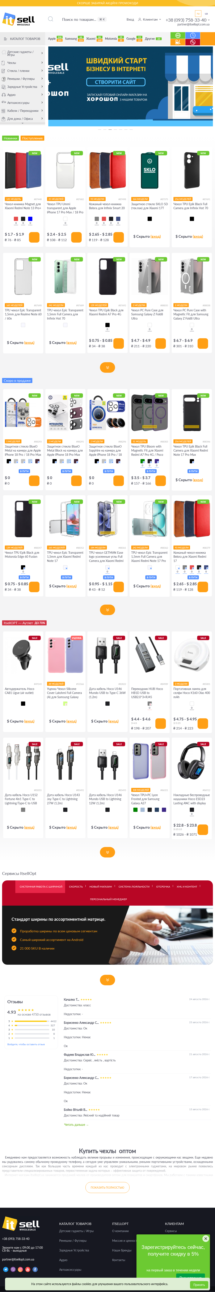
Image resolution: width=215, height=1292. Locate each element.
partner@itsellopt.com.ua (193, 24)
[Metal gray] (150, 703)
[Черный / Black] (9, 461)
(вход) (156, 236)
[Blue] (30, 219)
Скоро (193, 33)
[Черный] (150, 219)
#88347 (38, 548)
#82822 (122, 684)
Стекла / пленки (18, 71)
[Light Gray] (23, 810)
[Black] (23, 219)
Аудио (11, 94)
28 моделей (56, 683)
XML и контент (187, 886)
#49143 (38, 684)
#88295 (80, 441)
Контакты (118, 1260)
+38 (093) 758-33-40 (186, 20)
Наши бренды (121, 1250)
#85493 (122, 790)
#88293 (38, 441)
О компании (120, 1231)
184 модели (97, 547)
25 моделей (56, 199)
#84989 (164, 684)
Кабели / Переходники (22, 110)
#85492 (80, 790)
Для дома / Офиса (20, 118)
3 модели (181, 683)
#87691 (206, 199)
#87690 (38, 305)
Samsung (74, 39)
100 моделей (141, 790)
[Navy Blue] (157, 810)
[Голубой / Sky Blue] (30, 461)
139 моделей (98, 305)
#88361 (122, 548)
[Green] (142, 461)
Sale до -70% (193, 40)
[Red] (16, 219)
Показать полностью (107, 1187)
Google (133, 39)
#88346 (206, 441)
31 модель (139, 441)
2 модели (139, 305)
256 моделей (183, 199)
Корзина (207, 42)
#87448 (38, 199)
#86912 (206, 790)
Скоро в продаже (17, 380)
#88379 (206, 548)
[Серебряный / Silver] (23, 461)
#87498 (122, 199)
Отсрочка (163, 886)
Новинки (178, 33)
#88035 (164, 305)
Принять (199, 1285)
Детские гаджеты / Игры (20, 53)
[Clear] (65, 219)
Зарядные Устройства (22, 87)
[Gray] (97, 219)
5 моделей (13, 441)
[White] (192, 703)
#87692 (122, 305)
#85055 (38, 790)
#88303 (164, 441)
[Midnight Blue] (118, 219)
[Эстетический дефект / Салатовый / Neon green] (65, 703)
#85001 (206, 684)
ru (198, 13)
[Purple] (157, 461)
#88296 (122, 441)
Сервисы (171, 1231)
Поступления (177, 40)
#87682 (80, 199)
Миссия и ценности (125, 1240)
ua (206, 13)
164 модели (140, 199)
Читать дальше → (76, 1124)
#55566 (80, 684)
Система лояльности (134, 886)
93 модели (97, 199)
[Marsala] (178, 567)
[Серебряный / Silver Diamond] (16, 461)
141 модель (13, 199)
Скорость (76, 886)
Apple (55, 39)
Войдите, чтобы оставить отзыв (26, 1044)
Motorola (113, 39)
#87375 (164, 199)
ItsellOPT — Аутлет (24, 623)
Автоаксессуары (18, 102)
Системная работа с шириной (41, 886)
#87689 (80, 305)
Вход (130, 19)
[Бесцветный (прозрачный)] (23, 325)
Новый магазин (100, 886)
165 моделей (14, 305)
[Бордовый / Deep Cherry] (37, 461)
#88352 (80, 548)
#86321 (164, 790)
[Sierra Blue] (142, 810)
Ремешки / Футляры (21, 79)
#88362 (164, 548)
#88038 (206, 305)
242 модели (56, 305)
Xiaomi (93, 39)
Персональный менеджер (108, 899)
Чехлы (11, 63)
